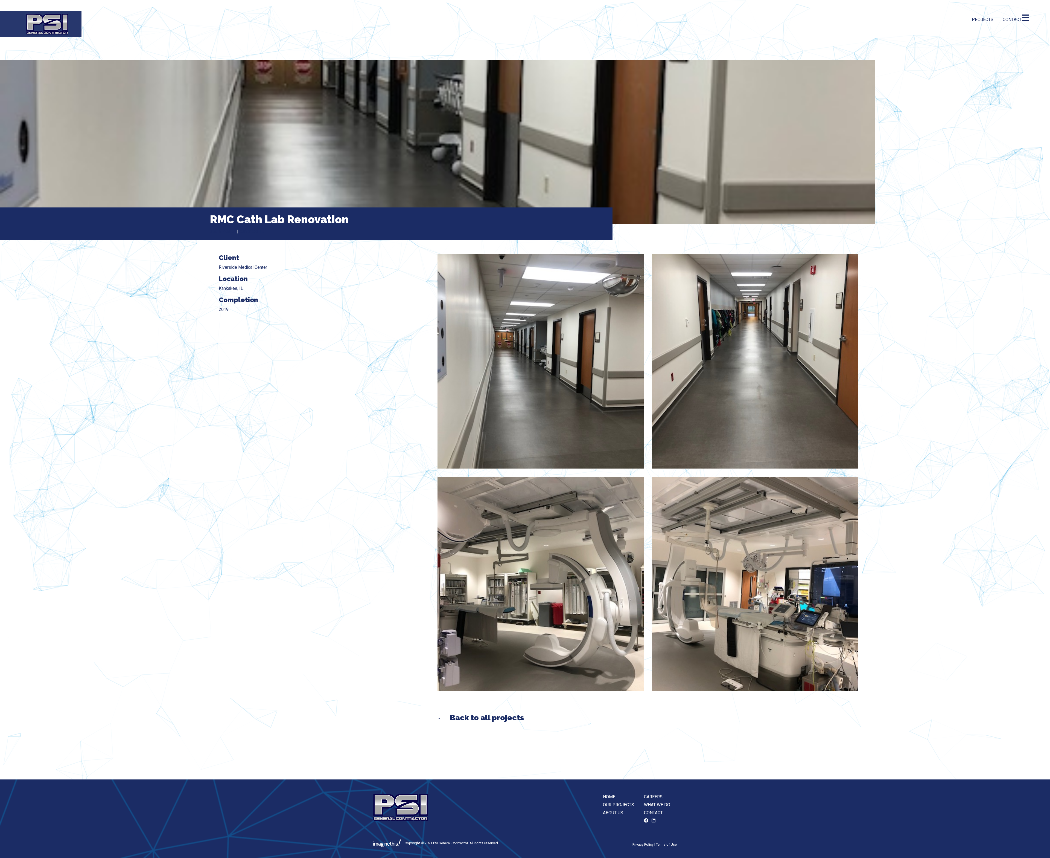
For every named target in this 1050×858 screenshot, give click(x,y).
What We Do (657, 804)
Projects (982, 19)
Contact (1012, 19)
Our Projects (618, 804)
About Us (613, 812)
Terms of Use (666, 844)
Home (609, 796)
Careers (653, 796)
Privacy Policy (643, 844)
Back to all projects (487, 717)
